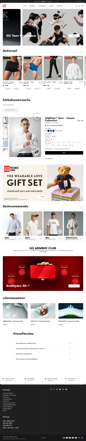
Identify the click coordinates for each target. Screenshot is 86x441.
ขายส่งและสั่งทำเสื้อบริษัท (8, 393)
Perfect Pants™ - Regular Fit (50, 82)
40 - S (53, 142)
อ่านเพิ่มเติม (5, 324)
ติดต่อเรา (5, 410)
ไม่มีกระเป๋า (54, 136)
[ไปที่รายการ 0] (5, 120)
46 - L (47, 145)
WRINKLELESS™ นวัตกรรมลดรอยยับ (13, 321)
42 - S (63, 142)
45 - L (79, 142)
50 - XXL (71, 145)
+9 (29, 85)
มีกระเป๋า (47, 136)
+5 (49, 85)
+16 (9, 85)
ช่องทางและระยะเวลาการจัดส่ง (9, 403)
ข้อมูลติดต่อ (18, 438)
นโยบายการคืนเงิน (12, 438)
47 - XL (52, 145)
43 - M (69, 142)
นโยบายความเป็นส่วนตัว (8, 406)
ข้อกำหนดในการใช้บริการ (6, 438)
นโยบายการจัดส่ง (22, 438)
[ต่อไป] (57, 1)
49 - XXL (65, 145)
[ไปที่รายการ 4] (5, 143)
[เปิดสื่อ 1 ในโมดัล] (25, 137)
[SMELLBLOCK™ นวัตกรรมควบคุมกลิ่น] (70, 311)
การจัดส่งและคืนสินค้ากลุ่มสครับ (9, 405)
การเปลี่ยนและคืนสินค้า (7, 399)
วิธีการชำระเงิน (6, 397)
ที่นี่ (45, 252)
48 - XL (58, 145)
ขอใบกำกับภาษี (6, 401)
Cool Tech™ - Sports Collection (28, 82)
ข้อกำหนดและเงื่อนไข (7, 408)
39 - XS (47, 142)
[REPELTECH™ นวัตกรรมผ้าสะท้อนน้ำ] (43, 311)
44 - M (74, 142)
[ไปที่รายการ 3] (5, 136)
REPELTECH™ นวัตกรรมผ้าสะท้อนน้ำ (40, 321)
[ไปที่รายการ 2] (5, 128)
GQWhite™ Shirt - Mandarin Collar (68, 82)
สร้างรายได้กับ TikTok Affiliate (9, 395)
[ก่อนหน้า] (28, 1)
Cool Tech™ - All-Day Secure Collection (8, 82)
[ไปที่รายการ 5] (5, 151)
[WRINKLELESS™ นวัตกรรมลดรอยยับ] (15, 311)
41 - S (58, 142)
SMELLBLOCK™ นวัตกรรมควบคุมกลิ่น (68, 321)
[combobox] (80, 1)
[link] (10, 428)
